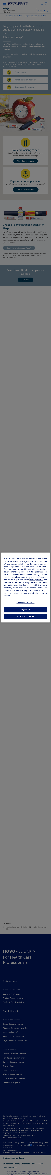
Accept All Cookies (25, 616)
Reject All (25, 609)
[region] (25, 588)
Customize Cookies (26, 603)
